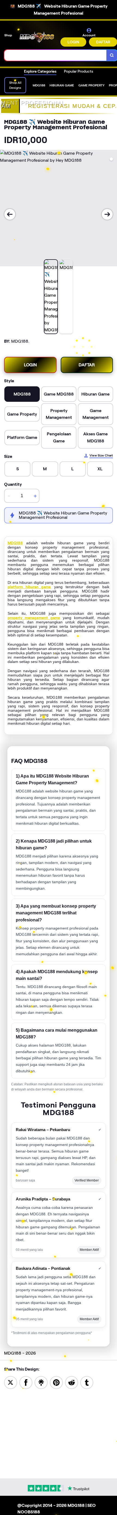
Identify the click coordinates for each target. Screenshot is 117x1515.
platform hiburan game (29, 587)
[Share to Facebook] (25, 1382)
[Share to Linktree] (41, 1382)
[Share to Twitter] (10, 1382)
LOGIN (73, 42)
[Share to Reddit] (71, 1382)
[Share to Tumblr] (86, 1382)
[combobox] (55, 55)
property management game (34, 618)
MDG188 (15, 543)
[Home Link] (36, 37)
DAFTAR (87, 364)
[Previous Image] (10, 214)
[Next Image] (107, 214)
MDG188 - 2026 (20, 1353)
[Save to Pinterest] (56, 1382)
